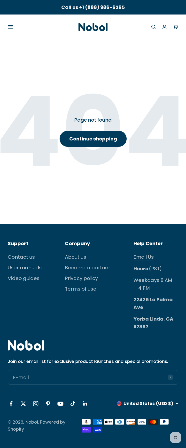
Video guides (23, 278)
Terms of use (80, 289)
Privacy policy (81, 278)
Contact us (21, 257)
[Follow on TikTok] (73, 403)
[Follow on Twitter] (23, 403)
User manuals (25, 267)
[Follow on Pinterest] (48, 403)
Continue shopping (93, 138)
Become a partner (87, 267)
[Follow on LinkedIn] (85, 403)
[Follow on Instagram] (35, 403)
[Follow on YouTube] (60, 403)
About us (75, 257)
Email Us (143, 257)
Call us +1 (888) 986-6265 (93, 7)
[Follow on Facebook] (11, 403)
